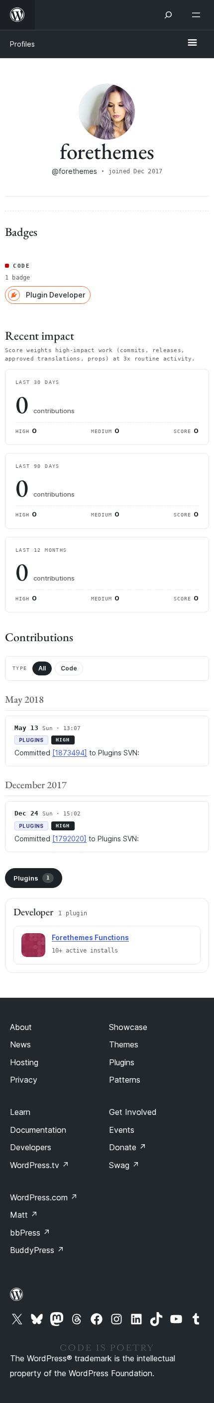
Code (69, 668)
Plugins (31, 878)
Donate (127, 1147)
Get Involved (133, 1112)
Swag (124, 1165)
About (21, 1027)
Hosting (24, 1062)
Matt (24, 1215)
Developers (30, 1147)
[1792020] (69, 838)
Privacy (23, 1080)
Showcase (128, 1027)
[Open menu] (198, 15)
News (20, 1044)
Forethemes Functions (90, 937)
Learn (20, 1112)
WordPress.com (44, 1197)
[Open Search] (168, 15)
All (42, 668)
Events (121, 1130)
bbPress (30, 1233)
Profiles (22, 44)
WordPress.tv (39, 1165)
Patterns (124, 1080)
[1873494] (69, 752)
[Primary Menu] (192, 43)
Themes (123, 1044)
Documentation (38, 1130)
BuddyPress (37, 1250)
